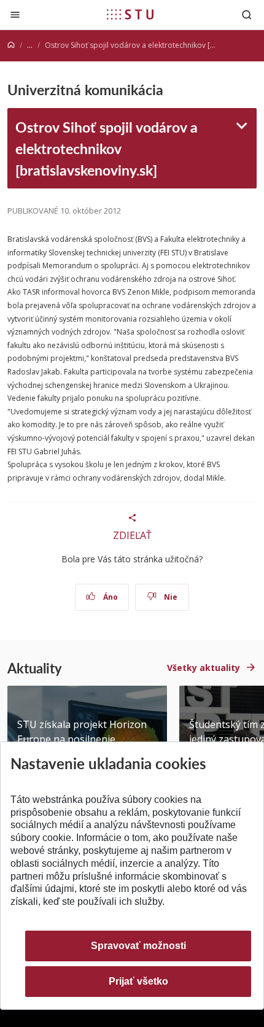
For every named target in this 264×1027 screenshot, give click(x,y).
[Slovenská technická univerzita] (130, 14)
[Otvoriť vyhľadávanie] (247, 14)
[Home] (11, 45)
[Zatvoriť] (15, 14)
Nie (169, 597)
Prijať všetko (138, 981)
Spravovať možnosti (138, 945)
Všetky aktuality (203, 667)
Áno (109, 597)
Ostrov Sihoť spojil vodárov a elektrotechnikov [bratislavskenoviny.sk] (106, 148)
